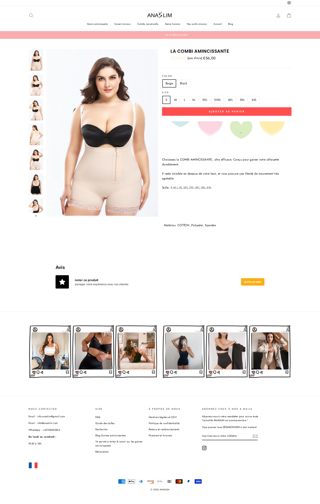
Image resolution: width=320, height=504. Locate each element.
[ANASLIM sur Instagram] (204, 448)
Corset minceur (122, 24)
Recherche (101, 429)
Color (167, 76)
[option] (160, 35)
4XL (230, 100)
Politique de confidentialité (164, 423)
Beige (169, 83)
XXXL (217, 100)
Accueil (218, 24)
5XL (242, 100)
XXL (204, 100)
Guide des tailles (105, 423)
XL (193, 100)
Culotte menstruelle (148, 24)
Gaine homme (172, 24)
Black (183, 83)
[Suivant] (36, 215)
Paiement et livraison (160, 435)
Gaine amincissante (97, 24)
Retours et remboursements (164, 429)
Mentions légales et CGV (163, 417)
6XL (254, 100)
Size (165, 92)
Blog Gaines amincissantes (110, 435)
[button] (186, 58)
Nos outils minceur (197, 24)
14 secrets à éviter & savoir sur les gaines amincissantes (118, 443)
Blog (230, 24)
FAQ (97, 417)
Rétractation (102, 452)
